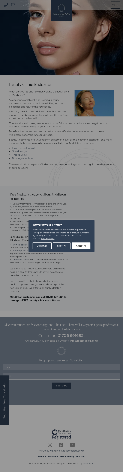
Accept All (81, 245)
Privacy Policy (48, 238)
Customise (42, 245)
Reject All (61, 245)
